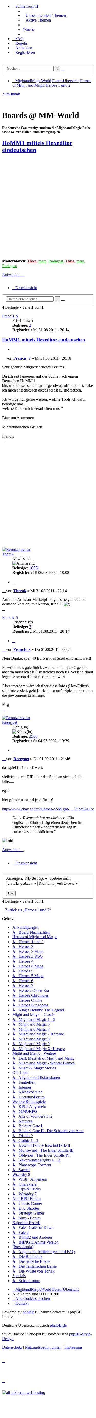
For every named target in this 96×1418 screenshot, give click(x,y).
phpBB (28, 1312)
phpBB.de (58, 1325)
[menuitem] (44, 15)
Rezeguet (9, 722)
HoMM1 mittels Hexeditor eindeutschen (43, 340)
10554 (34, 568)
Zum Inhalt (11, 94)
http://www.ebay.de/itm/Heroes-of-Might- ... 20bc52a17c (48, 809)
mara (42, 261)
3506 (33, 736)
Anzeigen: (15, 878)
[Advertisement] (48, 207)
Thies (31, 261)
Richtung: (47, 883)
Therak (8, 554)
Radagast (55, 261)
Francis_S (10, 316)
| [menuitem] (44, 1347)
